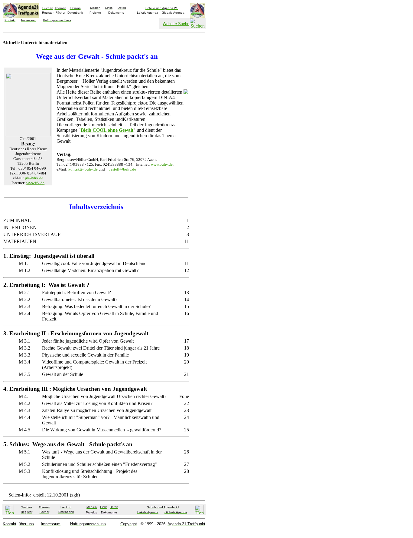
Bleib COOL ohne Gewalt (107, 130)
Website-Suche (176, 24)
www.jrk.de (35, 183)
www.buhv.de (162, 164)
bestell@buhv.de (122, 169)
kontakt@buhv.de (83, 169)
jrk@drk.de (34, 178)
